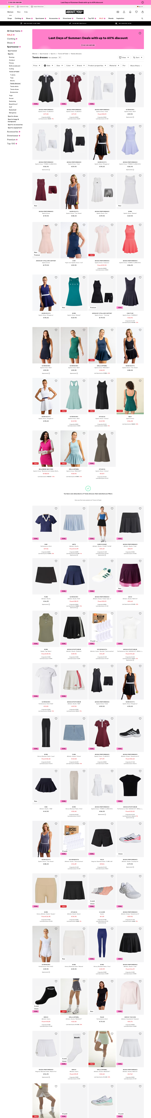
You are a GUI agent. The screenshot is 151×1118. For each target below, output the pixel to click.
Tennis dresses (76, 54)
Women (10, 12)
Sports (53, 54)
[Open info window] (142, 2)
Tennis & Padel (63, 54)
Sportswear (44, 54)
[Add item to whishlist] (56, 74)
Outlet (12, 6)
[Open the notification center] (130, 12)
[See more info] (46, 120)
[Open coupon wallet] (118, 12)
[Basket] (142, 12)
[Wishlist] (136, 12)
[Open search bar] (141, 18)
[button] (124, 57)
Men (19, 12)
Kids (26, 12)
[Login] (124, 12)
